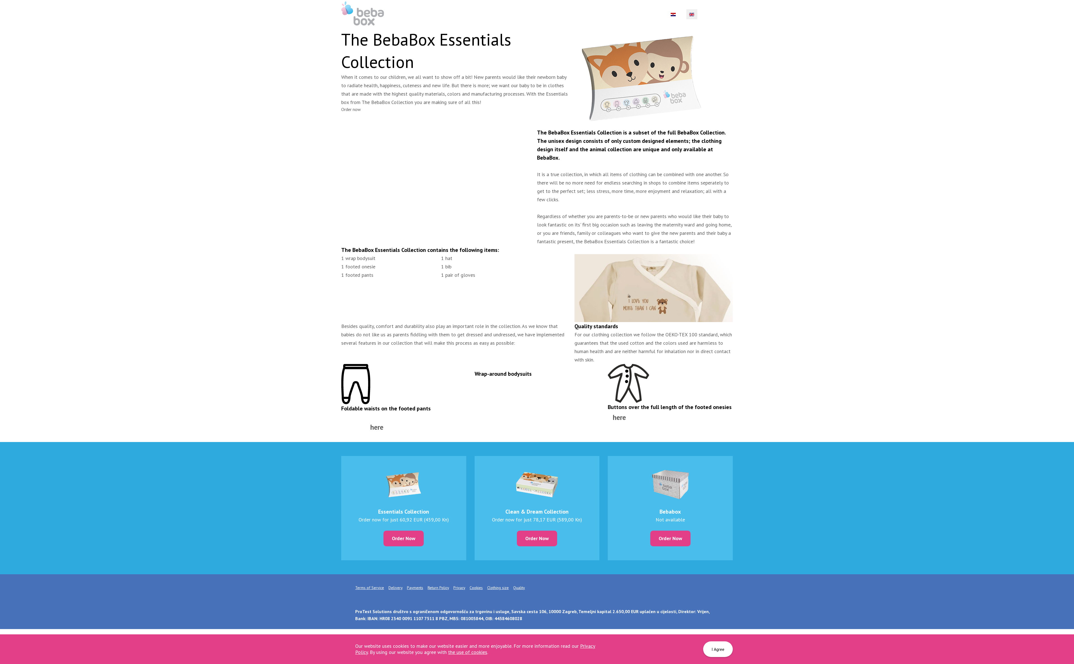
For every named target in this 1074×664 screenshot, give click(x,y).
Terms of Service (369, 587)
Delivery (395, 587)
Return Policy (438, 587)
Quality (519, 587)
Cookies (476, 587)
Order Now (403, 538)
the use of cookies (467, 652)
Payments (415, 587)
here (619, 417)
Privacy (459, 587)
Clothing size (498, 587)
